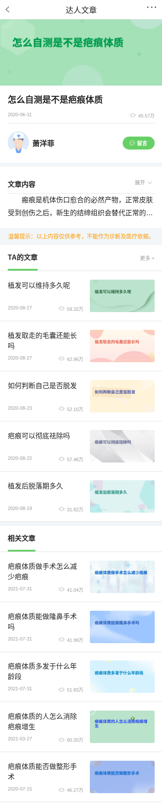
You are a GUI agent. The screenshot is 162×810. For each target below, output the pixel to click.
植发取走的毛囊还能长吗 (42, 341)
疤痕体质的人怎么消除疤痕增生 (42, 721)
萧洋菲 (43, 144)
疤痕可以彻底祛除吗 (39, 436)
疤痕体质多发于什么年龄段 (42, 671)
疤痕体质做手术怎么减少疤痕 (42, 571)
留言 (142, 143)
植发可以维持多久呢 (39, 285)
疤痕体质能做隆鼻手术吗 (42, 622)
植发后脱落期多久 (35, 486)
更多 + (147, 258)
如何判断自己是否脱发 (42, 385)
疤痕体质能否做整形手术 (42, 772)
